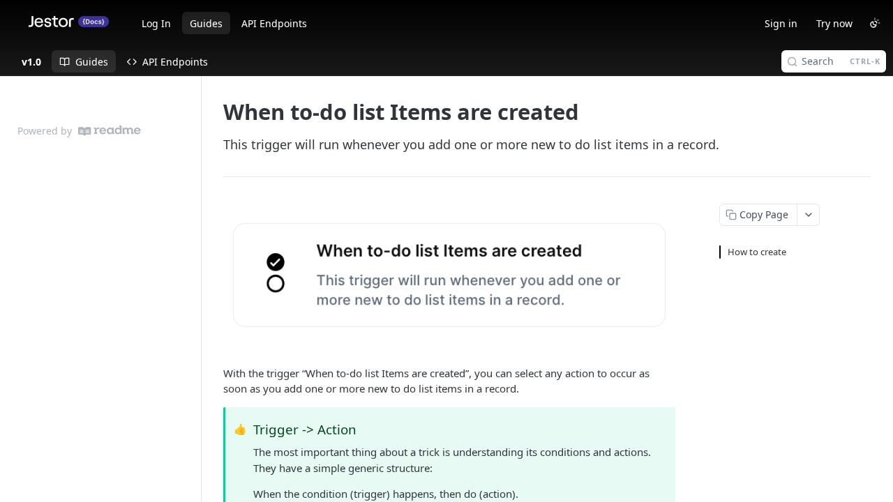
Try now (834, 23)
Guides (206, 23)
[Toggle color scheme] (875, 23)
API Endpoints (274, 23)
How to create (757, 251)
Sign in (781, 23)
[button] (449, 275)
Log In (156, 23)
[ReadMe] (109, 131)
